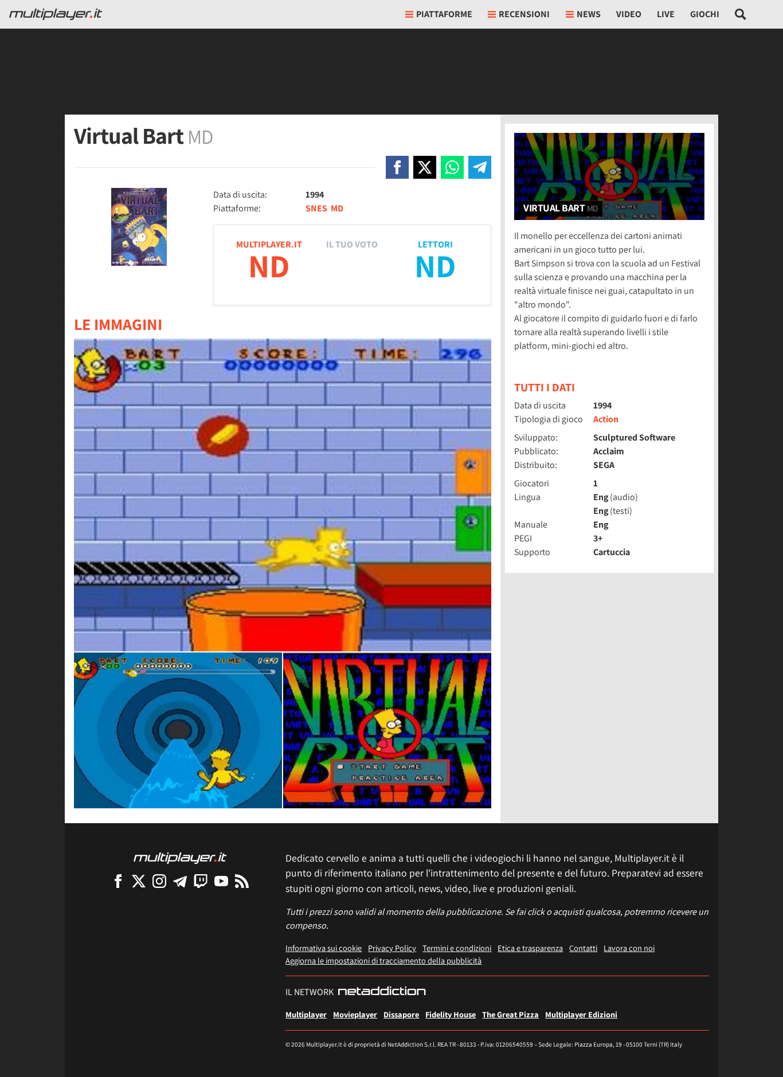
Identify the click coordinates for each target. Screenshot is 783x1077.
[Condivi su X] (424, 167)
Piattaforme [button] (444, 14)
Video (628, 14)
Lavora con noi (629, 947)
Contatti (583, 947)
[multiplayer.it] (180, 857)
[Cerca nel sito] (740, 14)
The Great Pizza (510, 1014)
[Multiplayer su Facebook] (118, 881)
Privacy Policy (392, 947)
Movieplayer (355, 1014)
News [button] (589, 14)
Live (666, 14)
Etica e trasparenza (530, 947)
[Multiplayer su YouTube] (221, 881)
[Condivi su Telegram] (479, 167)
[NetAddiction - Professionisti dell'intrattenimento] (381, 992)
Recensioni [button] (524, 14)
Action (605, 419)
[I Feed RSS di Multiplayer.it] (242, 881)
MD (337, 208)
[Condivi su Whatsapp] (452, 167)
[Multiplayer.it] (55, 14)
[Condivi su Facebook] (397, 167)
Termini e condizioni (456, 947)
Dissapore (401, 1014)
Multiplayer (306, 1014)
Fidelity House (450, 1014)
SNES (316, 208)
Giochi (704, 14)
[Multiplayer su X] (139, 881)
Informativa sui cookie (323, 947)
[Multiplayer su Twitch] (201, 881)
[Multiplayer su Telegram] (180, 881)
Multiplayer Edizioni (581, 1014)
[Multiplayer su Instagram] (159, 881)
